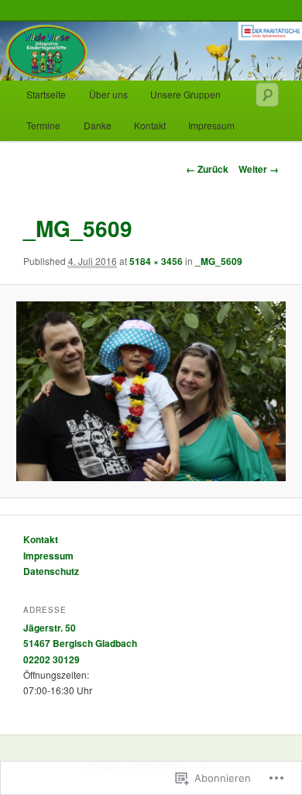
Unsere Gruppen (185, 94)
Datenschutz (51, 571)
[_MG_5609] (150, 391)
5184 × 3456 (156, 261)
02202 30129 (51, 659)
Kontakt (150, 125)
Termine (43, 125)
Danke (98, 125)
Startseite (46, 94)
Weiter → (259, 169)
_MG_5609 (218, 261)
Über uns (108, 94)
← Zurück (207, 169)
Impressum (211, 125)
